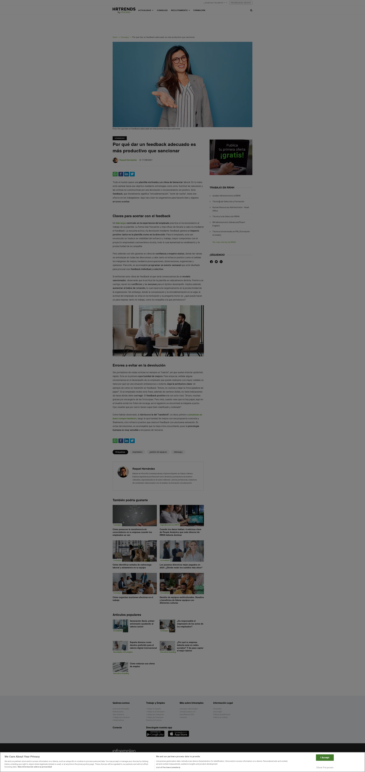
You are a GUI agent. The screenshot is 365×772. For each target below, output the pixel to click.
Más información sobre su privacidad (35, 767)
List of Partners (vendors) (168, 767)
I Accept (324, 757)
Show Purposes (324, 767)
